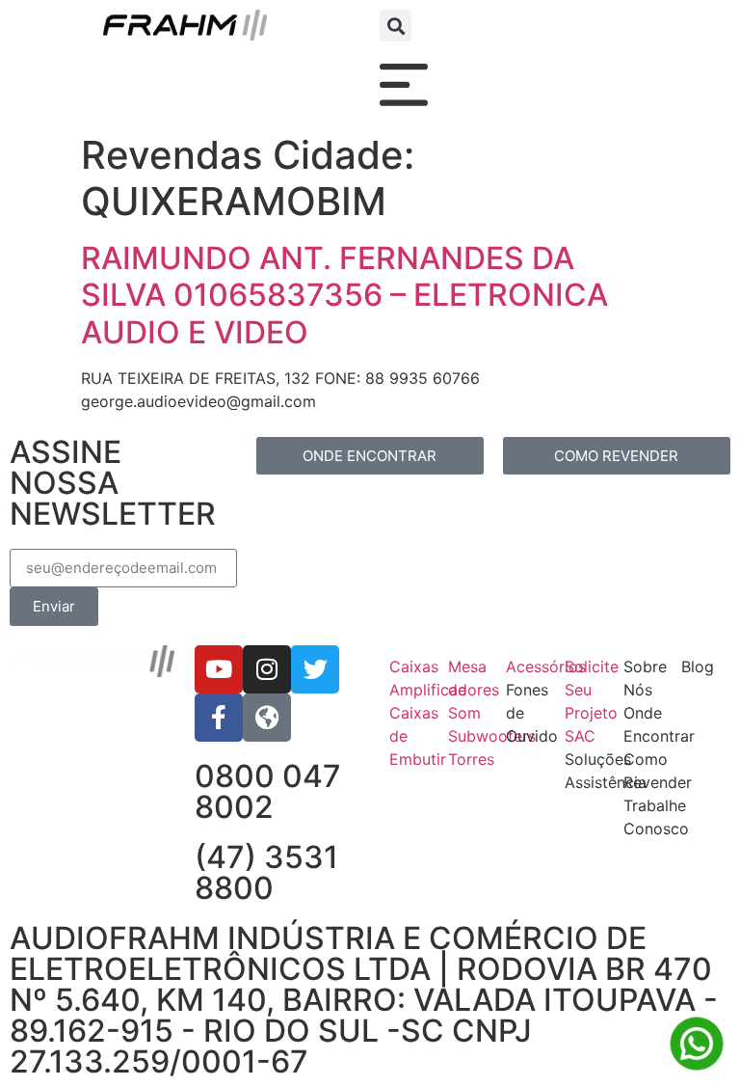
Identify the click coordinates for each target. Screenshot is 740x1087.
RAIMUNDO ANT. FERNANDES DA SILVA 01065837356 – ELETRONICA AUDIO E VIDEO (344, 295)
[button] (395, 25)
